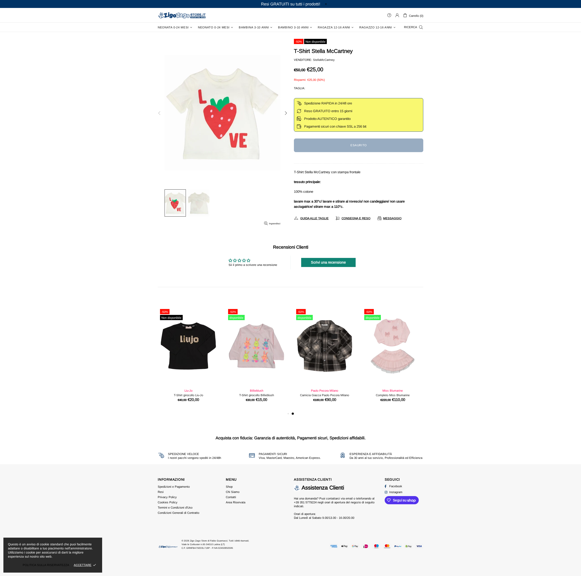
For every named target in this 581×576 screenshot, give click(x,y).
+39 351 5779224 (305, 502)
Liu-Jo (310, 390)
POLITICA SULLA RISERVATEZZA (46, 565)
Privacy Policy (167, 497)
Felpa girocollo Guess (242, 395)
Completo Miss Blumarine (174, 395)
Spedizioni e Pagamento (174, 486)
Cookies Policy (167, 502)
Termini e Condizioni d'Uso (175, 507)
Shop (229, 486)
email (349, 498)
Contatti (231, 497)
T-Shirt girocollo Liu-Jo (378, 395)
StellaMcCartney (324, 60)
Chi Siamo (232, 492)
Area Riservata (235, 502)
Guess (242, 390)
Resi (161, 492)
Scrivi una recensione (328, 262)
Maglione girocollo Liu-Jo (310, 395)
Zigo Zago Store (182, 15)
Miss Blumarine (174, 390)
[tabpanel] (174, 359)
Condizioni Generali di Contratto (178, 512)
